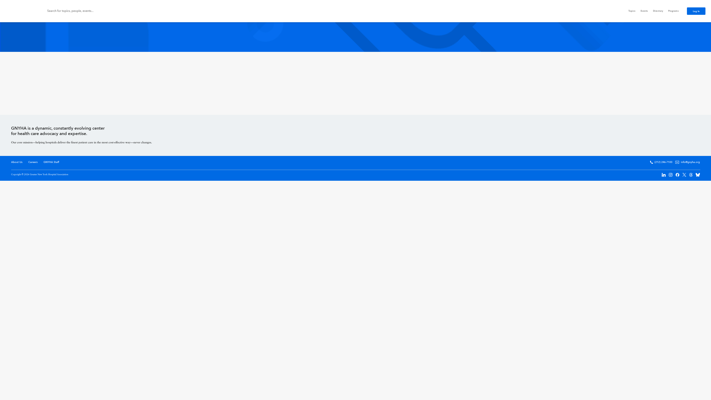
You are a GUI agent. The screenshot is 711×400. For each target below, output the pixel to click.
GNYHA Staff (51, 162)
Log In (696, 11)
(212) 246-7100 (663, 162)
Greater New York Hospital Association (19, 11)
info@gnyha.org (690, 162)
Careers (33, 162)
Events (644, 11)
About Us (16, 162)
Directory (658, 11)
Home (684, 134)
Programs (673, 11)
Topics (631, 11)
